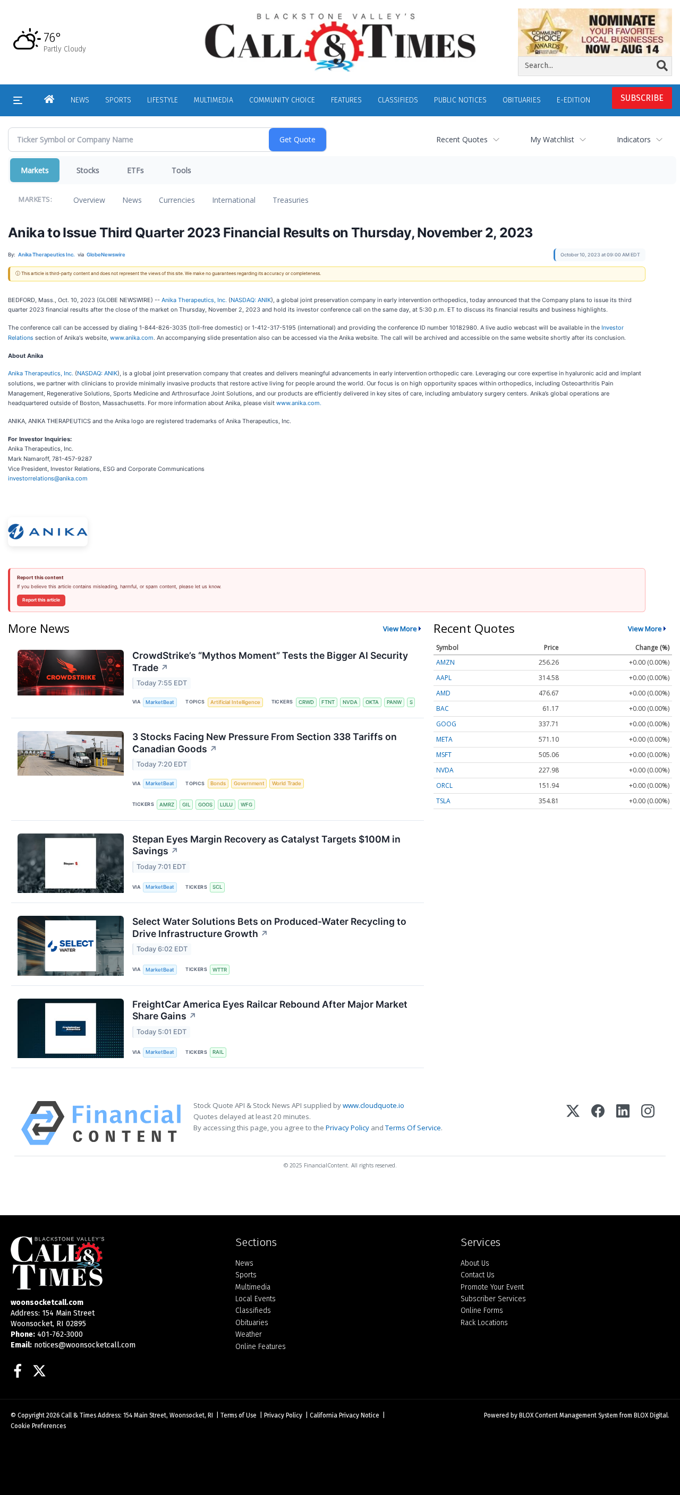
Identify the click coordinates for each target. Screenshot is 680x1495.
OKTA (372, 702)
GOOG (446, 723)
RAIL (218, 1052)
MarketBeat (160, 702)
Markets (35, 170)
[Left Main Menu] (18, 100)
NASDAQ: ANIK (251, 300)
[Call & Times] (115, 1263)
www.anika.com (132, 337)
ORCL (444, 785)
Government (249, 783)
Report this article (41, 600)
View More (400, 628)
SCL (217, 887)
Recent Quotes (462, 139)
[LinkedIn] (623, 1123)
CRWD (306, 702)
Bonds (218, 783)
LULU (226, 804)
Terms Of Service (413, 1127)
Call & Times (78, 1415)
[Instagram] (648, 1123)
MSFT (444, 754)
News (132, 200)
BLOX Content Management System (568, 1415)
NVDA (350, 702)
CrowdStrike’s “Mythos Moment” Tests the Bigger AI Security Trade (270, 661)
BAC (442, 708)
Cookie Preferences (38, 1426)
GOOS (205, 804)
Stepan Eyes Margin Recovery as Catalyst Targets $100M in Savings (266, 845)
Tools (181, 170)
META (444, 739)
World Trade (286, 783)
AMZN (445, 662)
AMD (443, 693)
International (234, 200)
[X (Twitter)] (573, 1123)
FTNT (328, 702)
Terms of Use (238, 1415)
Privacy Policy (347, 1127)
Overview (89, 200)
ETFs (135, 170)
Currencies (177, 200)
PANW (394, 702)
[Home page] (340, 41)
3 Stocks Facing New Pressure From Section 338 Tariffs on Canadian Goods (264, 742)
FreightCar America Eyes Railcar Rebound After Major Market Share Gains (269, 1010)
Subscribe (642, 98)
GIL (186, 804)
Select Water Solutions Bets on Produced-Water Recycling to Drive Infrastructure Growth (269, 927)
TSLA (443, 800)
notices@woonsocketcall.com (84, 1345)
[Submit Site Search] (662, 66)
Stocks (87, 170)
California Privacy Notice (344, 1415)
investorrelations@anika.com (48, 478)
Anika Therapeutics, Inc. (194, 300)
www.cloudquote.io (373, 1105)
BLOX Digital (651, 1415)
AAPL (444, 677)
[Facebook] (598, 1123)
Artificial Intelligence (235, 702)
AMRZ (166, 804)
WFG (246, 804)
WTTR (219, 970)
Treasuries (291, 200)
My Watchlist (552, 139)
